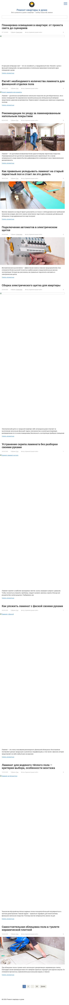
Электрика (19, 32)
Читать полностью (8, 73)
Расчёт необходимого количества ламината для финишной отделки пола (33, 83)
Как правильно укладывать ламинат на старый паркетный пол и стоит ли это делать (33, 173)
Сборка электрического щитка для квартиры (31, 285)
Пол (17, 88)
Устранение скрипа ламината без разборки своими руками (30, 446)
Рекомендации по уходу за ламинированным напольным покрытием (31, 115)
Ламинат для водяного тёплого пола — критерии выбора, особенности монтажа (28, 766)
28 (37, 986)
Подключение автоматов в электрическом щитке (29, 229)
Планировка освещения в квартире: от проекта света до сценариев (32, 27)
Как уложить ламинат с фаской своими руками (32, 606)
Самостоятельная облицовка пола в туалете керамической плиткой (30, 928)
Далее (43, 986)
